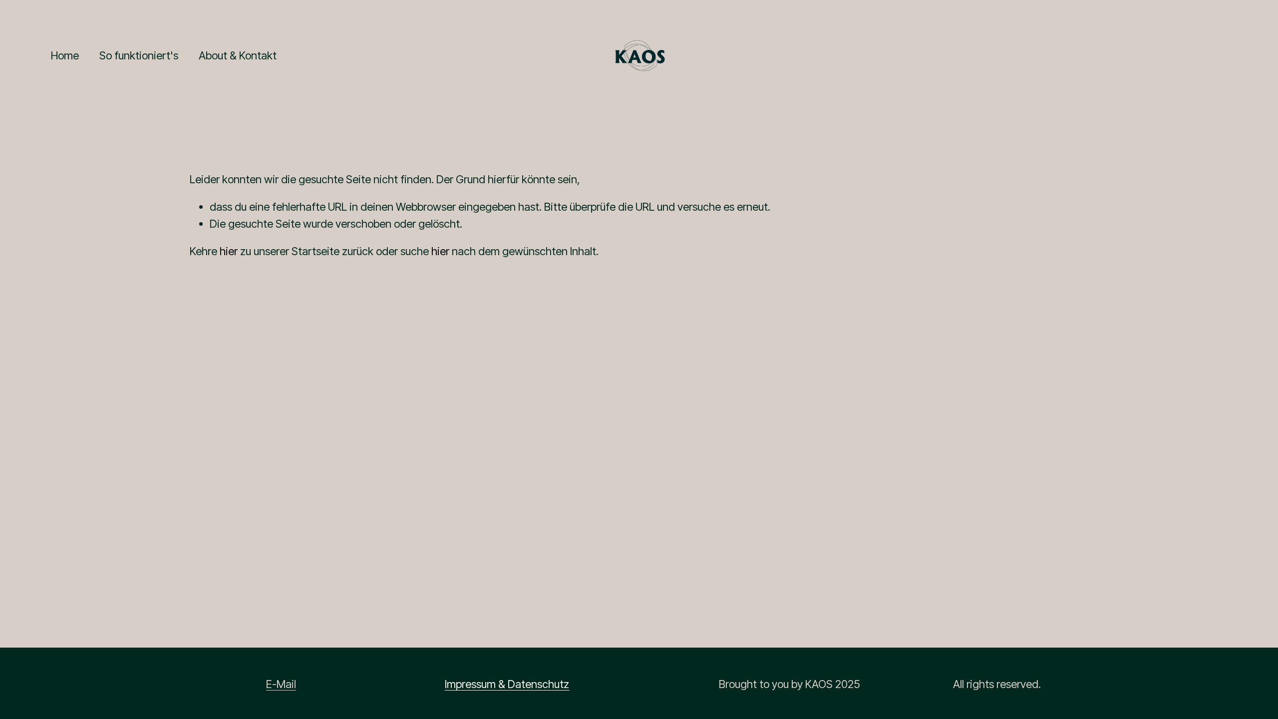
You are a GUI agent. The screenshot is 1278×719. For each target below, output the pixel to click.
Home (65, 55)
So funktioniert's (138, 55)
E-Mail (281, 684)
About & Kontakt (238, 55)
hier (229, 251)
